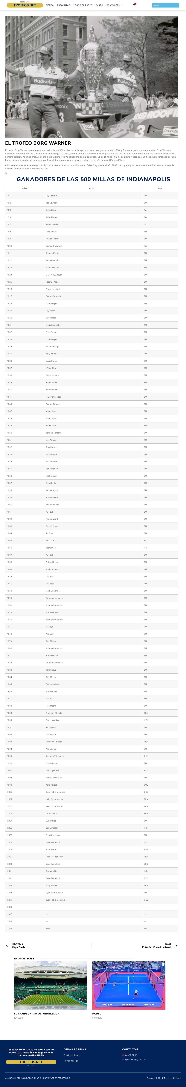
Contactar (113, 5)
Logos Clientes (83, 5)
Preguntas (63, 5)
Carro (99, 5)
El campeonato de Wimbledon (37, 1013)
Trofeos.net (25, 5)
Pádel (96, 1013)
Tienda (50, 5)
